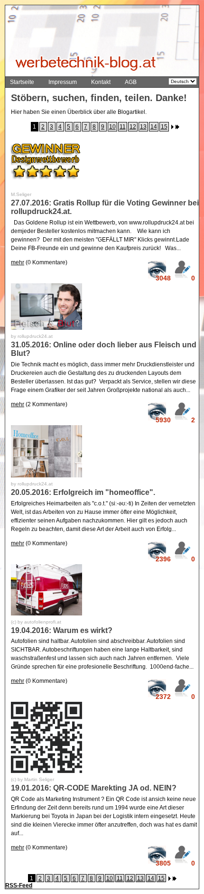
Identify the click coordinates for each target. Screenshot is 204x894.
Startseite (22, 82)
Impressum (62, 82)
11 (123, 126)
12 (133, 126)
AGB (131, 82)
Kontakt (101, 82)
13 (143, 126)
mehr (17, 262)
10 (112, 126)
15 (164, 126)
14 (153, 126)
